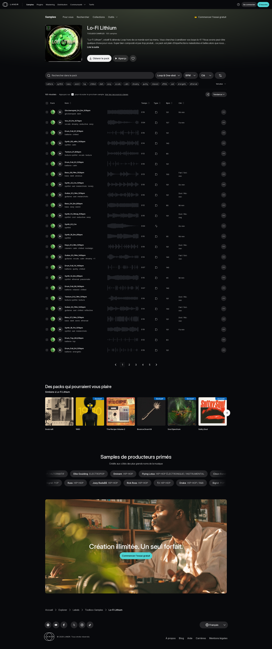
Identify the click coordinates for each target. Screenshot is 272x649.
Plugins (40, 4)
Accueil (49, 609)
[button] (238, 4)
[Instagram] (82, 625)
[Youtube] (56, 625)
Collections (99, 17)
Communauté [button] (76, 4)
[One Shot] (156, 226)
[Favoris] (133, 58)
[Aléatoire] (207, 94)
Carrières (201, 638)
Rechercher (83, 17)
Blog (181, 638)
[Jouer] (63, 43)
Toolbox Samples (94, 609)
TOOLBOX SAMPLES (96, 33)
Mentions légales (218, 638)
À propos (171, 638)
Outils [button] (111, 17)
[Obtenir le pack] (67, 411)
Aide (189, 638)
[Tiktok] (90, 625)
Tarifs (91, 4)
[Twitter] (74, 625)
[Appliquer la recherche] (49, 75)
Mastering (50, 4)
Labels (76, 609)
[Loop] (156, 112)
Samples (30, 4)
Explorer (63, 609)
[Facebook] (63, 625)
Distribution (62, 4)
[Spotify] (48, 625)
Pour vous (68, 17)
